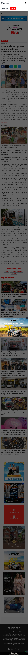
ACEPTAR (13, 8)
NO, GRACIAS (5, 8)
